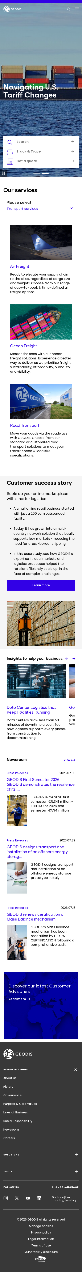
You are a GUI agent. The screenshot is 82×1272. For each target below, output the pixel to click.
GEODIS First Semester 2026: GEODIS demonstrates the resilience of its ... (41, 784)
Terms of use (41, 1245)
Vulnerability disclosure (41, 1252)
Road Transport (24, 425)
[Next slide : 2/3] (73, 658)
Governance (12, 1095)
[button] (36, 173)
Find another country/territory (64, 1199)
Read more (17, 999)
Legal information (41, 1239)
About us (9, 1078)
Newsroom (11, 1129)
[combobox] (41, 208)
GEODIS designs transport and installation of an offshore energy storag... (37, 852)
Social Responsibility (17, 1121)
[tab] (41, 142)
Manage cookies (41, 1226)
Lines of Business (15, 1112)
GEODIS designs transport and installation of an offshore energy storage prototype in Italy (52, 871)
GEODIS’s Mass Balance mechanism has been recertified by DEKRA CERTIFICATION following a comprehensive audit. (52, 936)
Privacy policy (41, 1232)
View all (69, 760)
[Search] (68, 8)
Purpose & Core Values (20, 1104)
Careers (9, 1138)
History (8, 1087)
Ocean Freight (23, 346)
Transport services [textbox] (22, 208)
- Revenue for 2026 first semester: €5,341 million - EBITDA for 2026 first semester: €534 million (52, 804)
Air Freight (19, 266)
